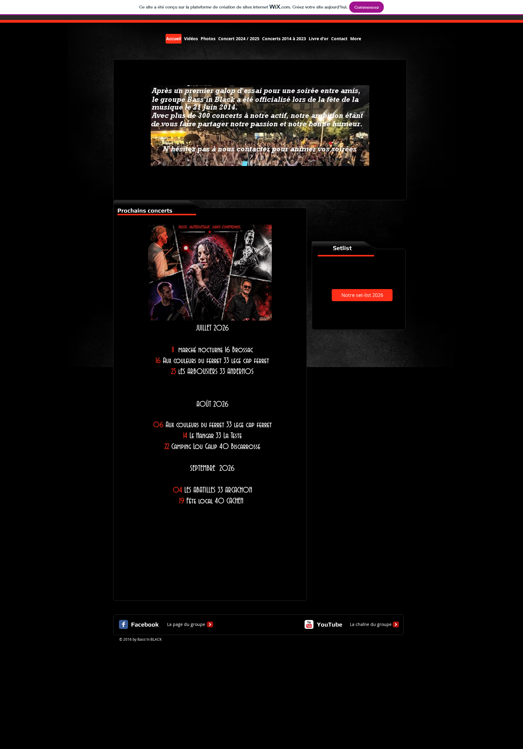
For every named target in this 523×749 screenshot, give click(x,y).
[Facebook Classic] (123, 624)
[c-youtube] (309, 624)
